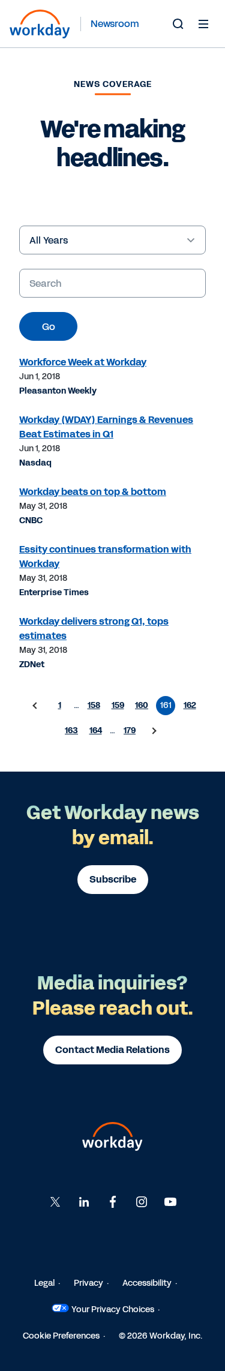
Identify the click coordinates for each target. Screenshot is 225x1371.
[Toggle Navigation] (203, 23)
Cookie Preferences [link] (61, 1336)
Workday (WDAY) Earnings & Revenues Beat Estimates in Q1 (106, 427)
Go (48, 327)
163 (71, 730)
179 (130, 730)
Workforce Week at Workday (82, 362)
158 (94, 705)
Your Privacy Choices (112, 1309)
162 (190, 705)
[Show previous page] (35, 705)
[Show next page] (153, 730)
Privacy (88, 1283)
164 (95, 730)
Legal (44, 1283)
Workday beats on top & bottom (92, 492)
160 (141, 705)
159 (118, 705)
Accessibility (147, 1283)
